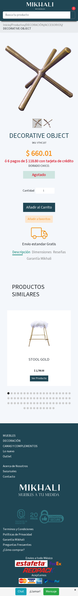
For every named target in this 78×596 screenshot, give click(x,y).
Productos (18, 25)
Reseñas (59, 252)
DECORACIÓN (35, 25)
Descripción (21, 252)
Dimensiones (41, 252)
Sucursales (9, 471)
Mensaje (51, 592)
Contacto (9, 477)
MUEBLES (9, 436)
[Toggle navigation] (5, 9)
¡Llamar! (35, 592)
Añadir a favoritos (39, 219)
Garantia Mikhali (13, 540)
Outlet (7, 457)
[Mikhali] (39, 490)
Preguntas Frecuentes (17, 545)
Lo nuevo (8, 451)
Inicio (6, 25)
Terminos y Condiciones (18, 529)
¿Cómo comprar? (14, 550)
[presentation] (4, 73)
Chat (21, 592)
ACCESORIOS (53, 25)
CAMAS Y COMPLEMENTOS (20, 446)
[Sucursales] (9, 9)
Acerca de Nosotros (15, 466)
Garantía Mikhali (39, 258)
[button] (8, 393)
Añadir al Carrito (39, 207)
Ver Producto (39, 378)
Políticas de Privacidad (17, 535)
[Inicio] (39, 5)
